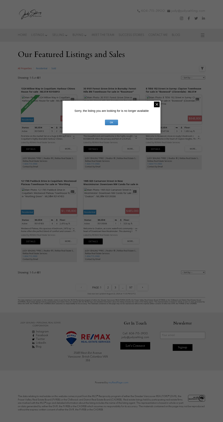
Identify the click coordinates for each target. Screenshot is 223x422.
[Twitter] (196, 18)
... (122, 287)
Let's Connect (135, 345)
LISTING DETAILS (30, 149)
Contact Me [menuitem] (158, 35)
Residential (41, 68)
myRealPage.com (118, 383)
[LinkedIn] (203, 18)
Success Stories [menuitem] (131, 35)
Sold (53, 68)
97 (130, 287)
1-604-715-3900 (30, 163)
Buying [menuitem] (77, 35)
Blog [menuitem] (176, 35)
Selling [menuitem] (58, 35)
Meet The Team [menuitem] (103, 35)
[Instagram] (181, 18)
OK (111, 122)
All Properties (25, 68)
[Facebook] (189, 18)
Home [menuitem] (22, 35)
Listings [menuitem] (37, 35)
